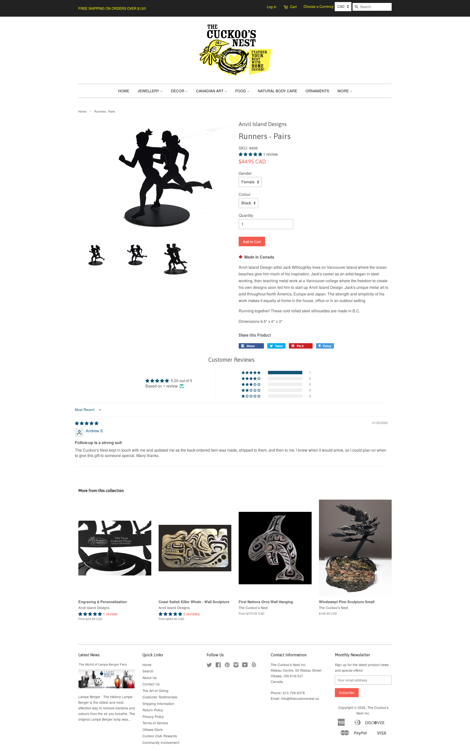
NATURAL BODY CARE (277, 90)
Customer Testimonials (159, 696)
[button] (251, 154)
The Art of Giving (155, 690)
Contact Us (151, 683)
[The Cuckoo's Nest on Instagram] (236, 665)
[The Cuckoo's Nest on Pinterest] (227, 665)
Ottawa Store (152, 729)
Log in (271, 6)
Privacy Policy (153, 716)
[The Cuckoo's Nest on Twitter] (209, 665)
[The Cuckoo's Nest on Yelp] (254, 665)
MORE (344, 90)
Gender (245, 173)
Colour (244, 194)
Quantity (246, 215)
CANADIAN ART (210, 90)
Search (147, 671)
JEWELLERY (149, 90)
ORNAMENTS (317, 90)
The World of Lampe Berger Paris (102, 664)
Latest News (89, 655)
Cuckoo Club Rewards (159, 735)
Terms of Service (155, 722)
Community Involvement (160, 742)
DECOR (178, 90)
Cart (293, 6)
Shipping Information (158, 703)
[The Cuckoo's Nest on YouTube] (245, 665)
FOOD (241, 90)
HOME (123, 90)
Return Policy (152, 709)
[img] (86, 423)
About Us (149, 677)
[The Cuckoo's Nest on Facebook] (218, 665)
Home (82, 111)
